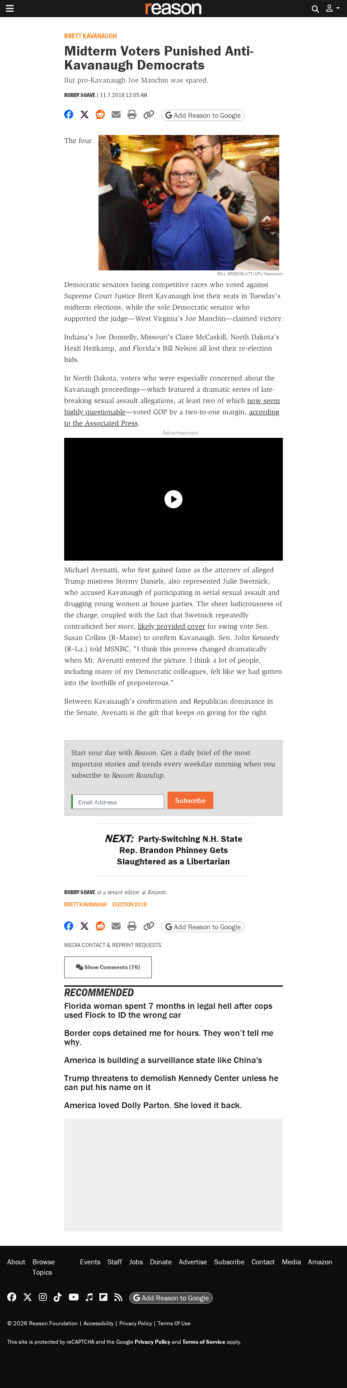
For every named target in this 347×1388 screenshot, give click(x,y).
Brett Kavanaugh (90, 35)
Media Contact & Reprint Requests (112, 945)
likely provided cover (171, 626)
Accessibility (98, 1323)
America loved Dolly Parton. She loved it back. (153, 1104)
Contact (263, 1261)
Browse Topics (44, 1266)
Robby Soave (79, 95)
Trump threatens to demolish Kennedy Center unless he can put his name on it (171, 1082)
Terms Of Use (174, 1323)
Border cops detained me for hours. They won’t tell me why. (168, 1037)
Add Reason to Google (206, 115)
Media (291, 1261)
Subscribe (190, 800)
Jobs (136, 1261)
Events (90, 1261)
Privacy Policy (135, 1323)
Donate (161, 1261)
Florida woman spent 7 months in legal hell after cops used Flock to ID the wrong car (168, 1010)
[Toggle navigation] (10, 8)
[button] (333, 8)
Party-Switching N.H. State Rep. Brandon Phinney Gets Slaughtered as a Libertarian (173, 850)
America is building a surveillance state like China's (163, 1059)
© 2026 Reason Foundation (42, 1323)
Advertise (193, 1261)
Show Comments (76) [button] (111, 967)
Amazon (320, 1261)
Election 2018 (130, 904)
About (16, 1261)
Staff (115, 1261)
